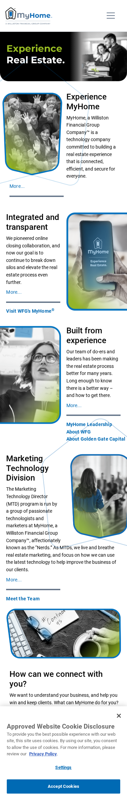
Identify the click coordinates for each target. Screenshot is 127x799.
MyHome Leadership (89, 424)
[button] (17, 186)
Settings (63, 767)
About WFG (78, 432)
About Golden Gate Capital (96, 439)
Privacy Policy (43, 753)
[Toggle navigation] (111, 16)
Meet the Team (23, 599)
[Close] (118, 715)
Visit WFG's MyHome (30, 311)
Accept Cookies (63, 786)
